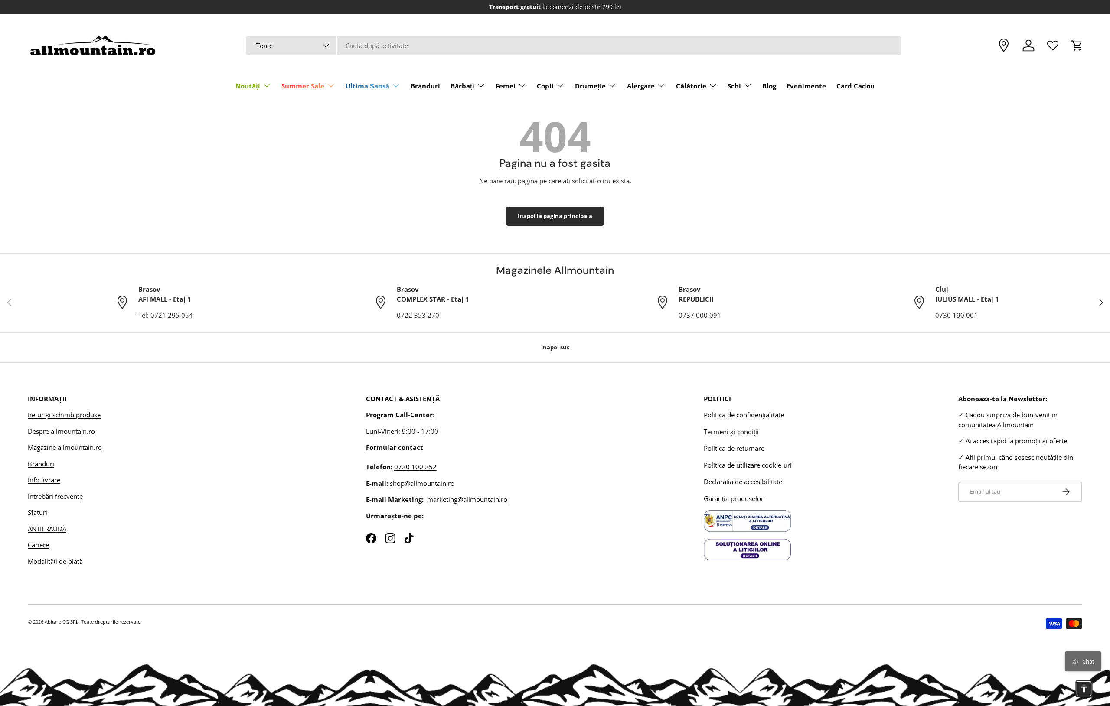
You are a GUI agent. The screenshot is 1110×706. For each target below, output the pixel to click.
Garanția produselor (734, 498)
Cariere (38, 544)
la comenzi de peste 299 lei (555, 7)
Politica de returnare (734, 448)
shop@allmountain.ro (422, 483)
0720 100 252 (415, 466)
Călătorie (691, 85)
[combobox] (574, 45)
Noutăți (247, 85)
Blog (769, 85)
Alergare (641, 85)
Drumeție (590, 85)
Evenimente (806, 85)
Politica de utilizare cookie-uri (748, 465)
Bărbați (462, 85)
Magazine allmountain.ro (65, 447)
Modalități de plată (55, 561)
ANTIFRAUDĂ (47, 528)
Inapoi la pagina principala (555, 216)
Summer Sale (302, 85)
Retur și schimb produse (64, 414)
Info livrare (44, 479)
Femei (506, 85)
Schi (734, 85)
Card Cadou (855, 85)
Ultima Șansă (367, 85)
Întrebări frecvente (55, 496)
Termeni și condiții (731, 431)
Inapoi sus (555, 347)
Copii (545, 85)
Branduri (425, 85)
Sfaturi (37, 512)
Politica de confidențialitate (744, 414)
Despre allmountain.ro (61, 431)
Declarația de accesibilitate (743, 481)
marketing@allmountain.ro (468, 499)
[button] (1077, 45)
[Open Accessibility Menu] (1084, 688)
